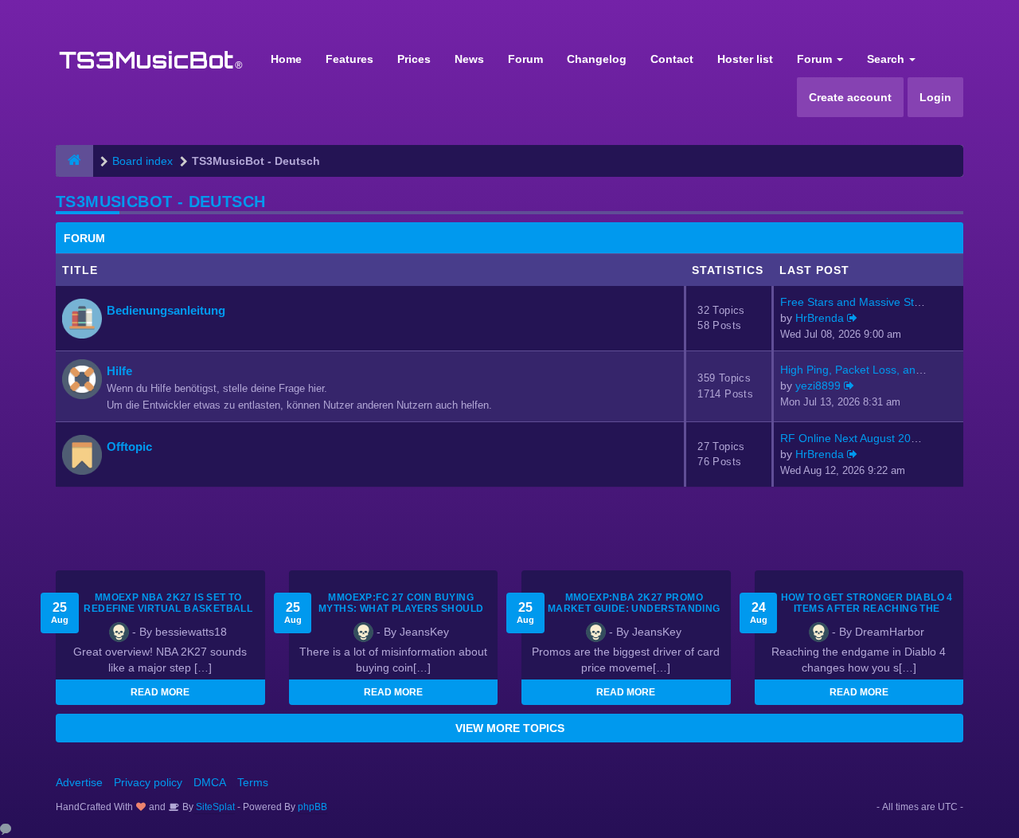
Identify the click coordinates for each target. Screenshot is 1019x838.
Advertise (79, 782)
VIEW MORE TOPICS (509, 728)
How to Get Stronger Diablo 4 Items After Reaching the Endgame (867, 608)
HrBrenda (819, 317)
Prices (414, 59)
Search (887, 59)
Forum (525, 59)
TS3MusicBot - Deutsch (160, 201)
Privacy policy (148, 782)
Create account (850, 97)
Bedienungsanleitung (166, 310)
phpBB (312, 807)
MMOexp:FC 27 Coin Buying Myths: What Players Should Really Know (400, 608)
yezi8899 (818, 385)
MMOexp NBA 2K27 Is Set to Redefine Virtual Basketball (168, 603)
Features (349, 59)
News (469, 59)
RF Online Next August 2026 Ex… (865, 438)
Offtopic (129, 446)
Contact (671, 59)
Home (286, 59)
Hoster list (745, 59)
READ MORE (160, 692)
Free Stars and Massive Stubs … (863, 302)
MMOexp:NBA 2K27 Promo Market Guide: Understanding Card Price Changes (634, 608)
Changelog (597, 59)
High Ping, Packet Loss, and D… (862, 369)
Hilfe (119, 371)
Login (935, 97)
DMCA (209, 782)
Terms (252, 782)
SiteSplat (214, 807)
